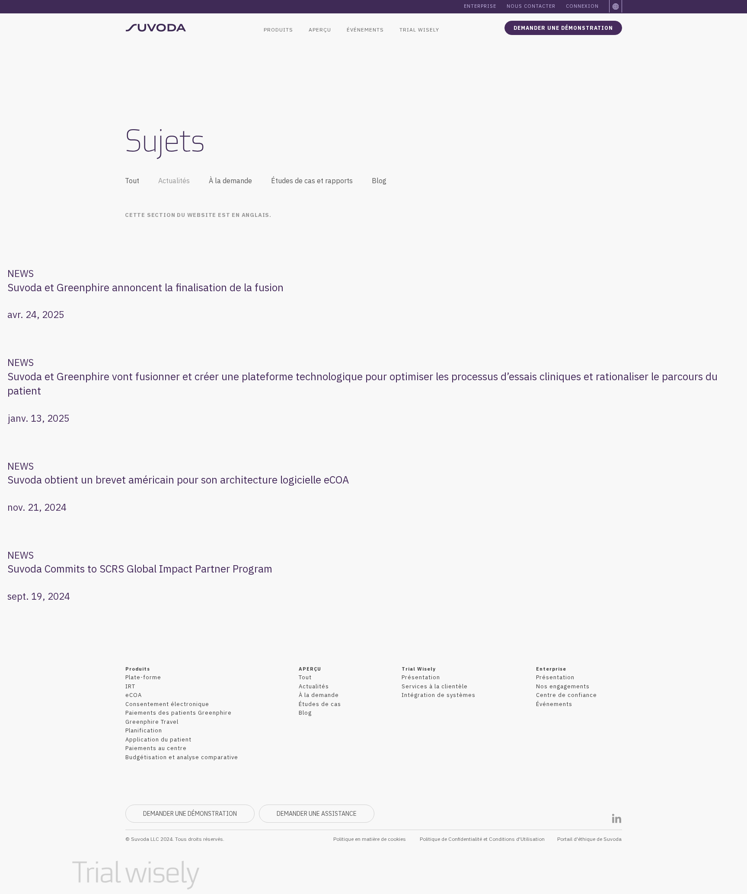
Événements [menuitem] (365, 29)
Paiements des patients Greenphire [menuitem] (178, 712)
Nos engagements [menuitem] (563, 686)
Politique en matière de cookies (369, 839)
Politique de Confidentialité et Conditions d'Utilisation (482, 839)
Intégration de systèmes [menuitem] (439, 695)
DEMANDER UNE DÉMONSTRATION (563, 28)
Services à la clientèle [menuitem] (435, 686)
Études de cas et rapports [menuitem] (312, 180)
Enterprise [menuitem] (480, 6)
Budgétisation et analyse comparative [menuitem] (181, 757)
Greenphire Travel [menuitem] (152, 721)
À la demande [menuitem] (230, 180)
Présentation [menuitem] (421, 677)
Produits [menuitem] (278, 29)
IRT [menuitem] (130, 686)
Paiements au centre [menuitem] (156, 748)
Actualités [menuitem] (174, 180)
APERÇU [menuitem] (320, 29)
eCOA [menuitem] (133, 695)
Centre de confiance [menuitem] (566, 695)
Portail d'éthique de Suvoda (589, 839)
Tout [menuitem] (132, 180)
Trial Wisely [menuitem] (419, 29)
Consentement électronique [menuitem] (167, 704)
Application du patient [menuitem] (158, 739)
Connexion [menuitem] (582, 6)
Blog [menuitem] (379, 180)
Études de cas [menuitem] (320, 704)
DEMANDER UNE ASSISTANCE (317, 814)
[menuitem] (616, 6)
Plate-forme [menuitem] (143, 677)
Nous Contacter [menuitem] (531, 6)
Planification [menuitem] (143, 730)
